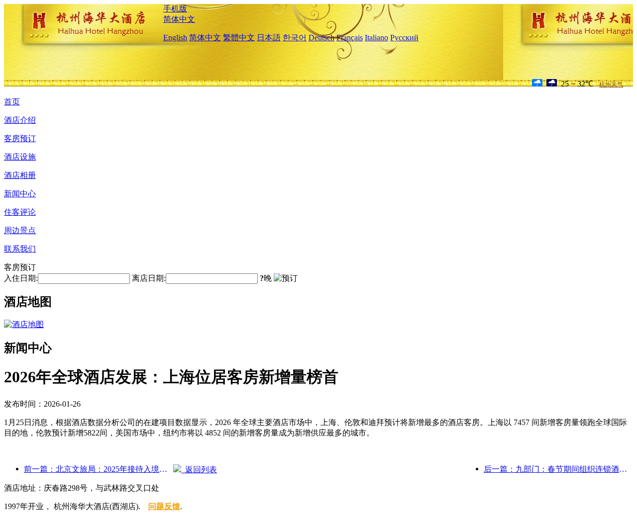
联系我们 (20, 249)
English (175, 37)
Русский (404, 37)
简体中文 (179, 19)
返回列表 (199, 469)
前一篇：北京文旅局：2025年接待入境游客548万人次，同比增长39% (98, 469)
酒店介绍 (20, 120)
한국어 (295, 37)
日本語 (269, 37)
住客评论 (20, 212)
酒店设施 (20, 157)
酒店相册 (20, 175)
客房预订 (20, 138)
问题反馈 (164, 506)
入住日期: (21, 278)
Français (349, 37)
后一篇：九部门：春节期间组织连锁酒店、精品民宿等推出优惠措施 (558, 469)
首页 (12, 101)
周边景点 (20, 230)
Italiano (376, 37)
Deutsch (321, 37)
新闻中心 (20, 193)
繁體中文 (239, 37)
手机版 (175, 8)
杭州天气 (611, 84)
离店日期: (149, 278)
